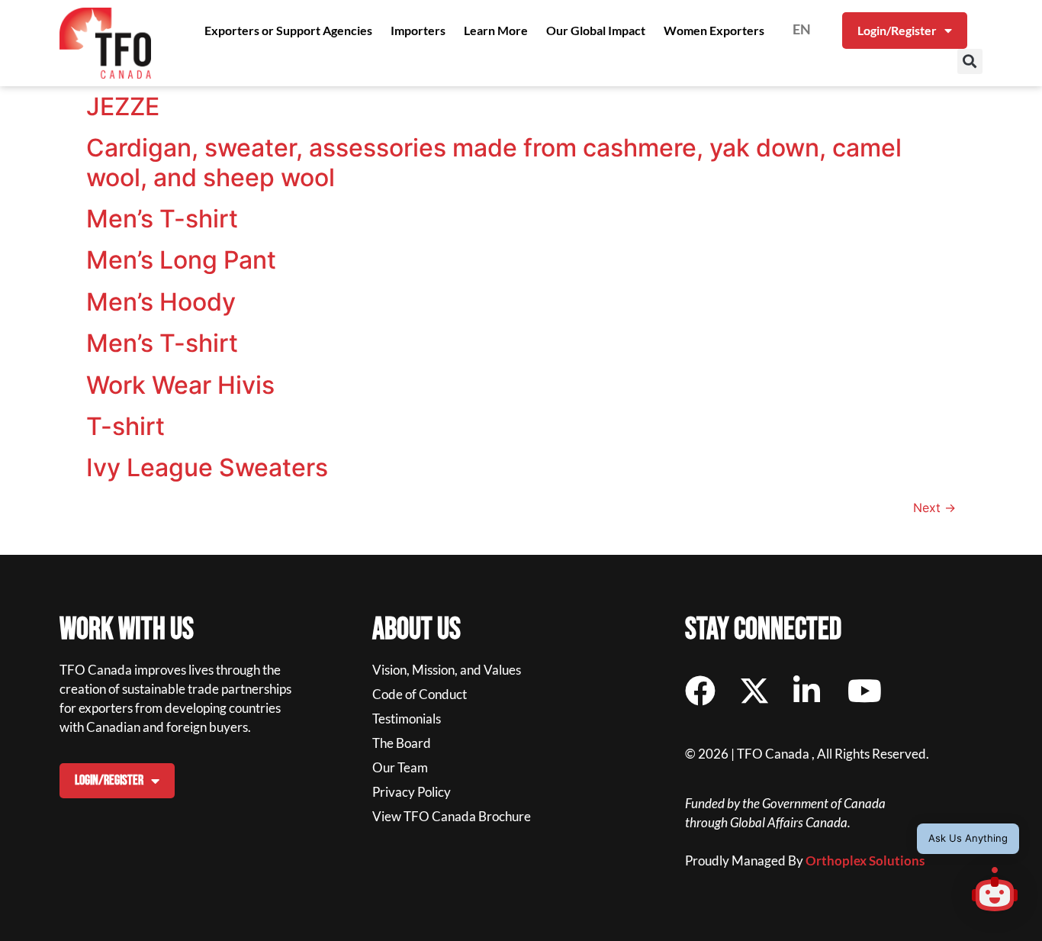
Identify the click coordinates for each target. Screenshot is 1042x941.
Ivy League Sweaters (207, 467)
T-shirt (125, 426)
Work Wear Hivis (180, 385)
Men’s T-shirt (162, 219)
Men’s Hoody (161, 302)
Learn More (496, 30)
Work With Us (126, 629)
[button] (970, 61)
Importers (418, 30)
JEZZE (122, 106)
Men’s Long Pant (181, 260)
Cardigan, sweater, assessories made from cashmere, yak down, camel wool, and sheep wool (494, 162)
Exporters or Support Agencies (288, 30)
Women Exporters (714, 30)
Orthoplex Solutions (865, 860)
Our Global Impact (595, 30)
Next (934, 507)
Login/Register (897, 30)
